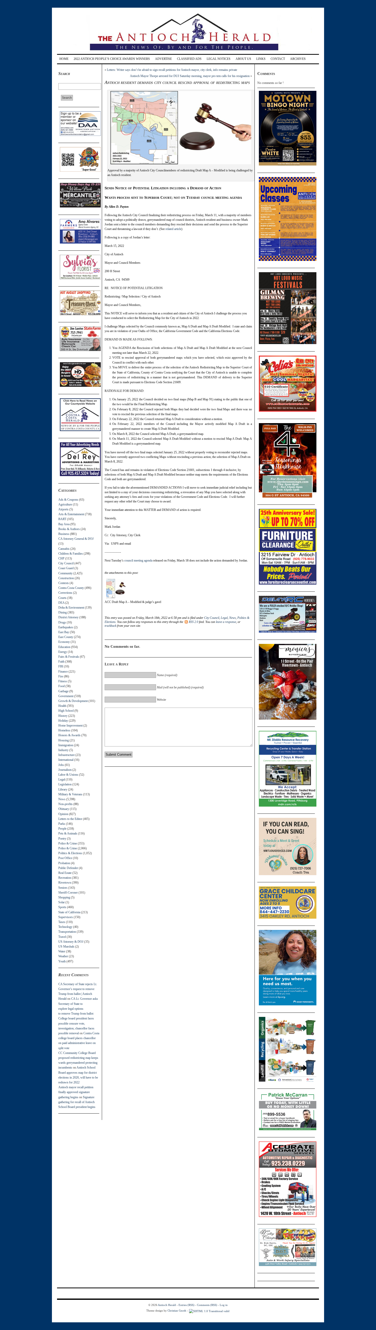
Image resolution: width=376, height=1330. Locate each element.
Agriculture (65, 504)
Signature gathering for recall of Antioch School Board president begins (76, 1102)
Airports (63, 509)
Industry (63, 750)
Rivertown (64, 882)
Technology (65, 927)
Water (61, 951)
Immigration (65, 745)
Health (62, 706)
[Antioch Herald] (187, 52)
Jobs (61, 765)
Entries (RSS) (186, 1304)
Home (64, 59)
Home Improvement (70, 725)
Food (61, 686)
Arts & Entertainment (71, 514)
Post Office (65, 858)
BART (62, 519)
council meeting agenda (138, 560)
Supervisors (65, 917)
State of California (69, 912)
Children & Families (70, 553)
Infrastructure (66, 755)
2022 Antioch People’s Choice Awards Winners (112, 59)
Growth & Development (73, 701)
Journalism (65, 770)
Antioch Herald (167, 1304)
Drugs (62, 622)
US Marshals (66, 946)
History (63, 716)
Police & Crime (67, 843)
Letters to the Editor (70, 819)
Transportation (67, 931)
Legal (61, 779)
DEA (61, 602)
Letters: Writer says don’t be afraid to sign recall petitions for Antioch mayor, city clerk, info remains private (172, 70)
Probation (64, 863)
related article (173, 229)
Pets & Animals (67, 833)
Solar (61, 902)
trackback (110, 626)
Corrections (65, 593)
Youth (62, 961)
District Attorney (68, 617)
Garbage (63, 691)
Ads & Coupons (68, 499)
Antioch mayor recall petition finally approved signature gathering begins (75, 1092)
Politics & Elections (70, 853)
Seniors (63, 887)
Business (63, 534)
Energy (62, 652)
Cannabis (64, 549)
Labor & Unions (68, 774)
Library (62, 789)
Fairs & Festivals (68, 656)
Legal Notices (218, 59)
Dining (62, 612)
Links (261, 59)
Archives (298, 59)
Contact (278, 59)
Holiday (63, 720)
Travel (62, 937)
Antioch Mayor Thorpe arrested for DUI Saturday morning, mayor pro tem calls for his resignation (190, 76)
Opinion (63, 814)
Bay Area (64, 524)
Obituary (63, 809)
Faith (61, 661)
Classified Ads (189, 59)
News (61, 799)
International (65, 760)
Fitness (62, 681)
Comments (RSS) (207, 1304)
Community (65, 573)
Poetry (62, 838)
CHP (61, 558)
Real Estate (65, 873)
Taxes (61, 922)
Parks (61, 824)
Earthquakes (65, 627)
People (62, 828)
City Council (66, 563)
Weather (63, 956)
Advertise (163, 59)
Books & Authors (69, 529)
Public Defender (68, 868)
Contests (63, 583)
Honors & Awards (69, 735)
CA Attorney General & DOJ (76, 539)
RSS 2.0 (193, 622)
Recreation (64, 878)
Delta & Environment (71, 607)
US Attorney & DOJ (70, 941)
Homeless (64, 730)
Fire (60, 676)
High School (66, 710)
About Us (243, 59)
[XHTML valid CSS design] (209, 1310)
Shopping (64, 897)
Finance (63, 671)
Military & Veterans (70, 794)
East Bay (63, 632)
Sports (62, 907)
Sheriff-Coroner (68, 892)
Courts (62, 598)
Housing (63, 740)
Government (65, 696)
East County (65, 637)
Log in (224, 1304)
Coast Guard (66, 568)
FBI (60, 666)
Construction (66, 578)
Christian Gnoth (177, 1310)
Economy (64, 642)
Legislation (65, 784)
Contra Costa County (71, 588)
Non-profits (65, 804)
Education (64, 647)
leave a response (226, 622)
